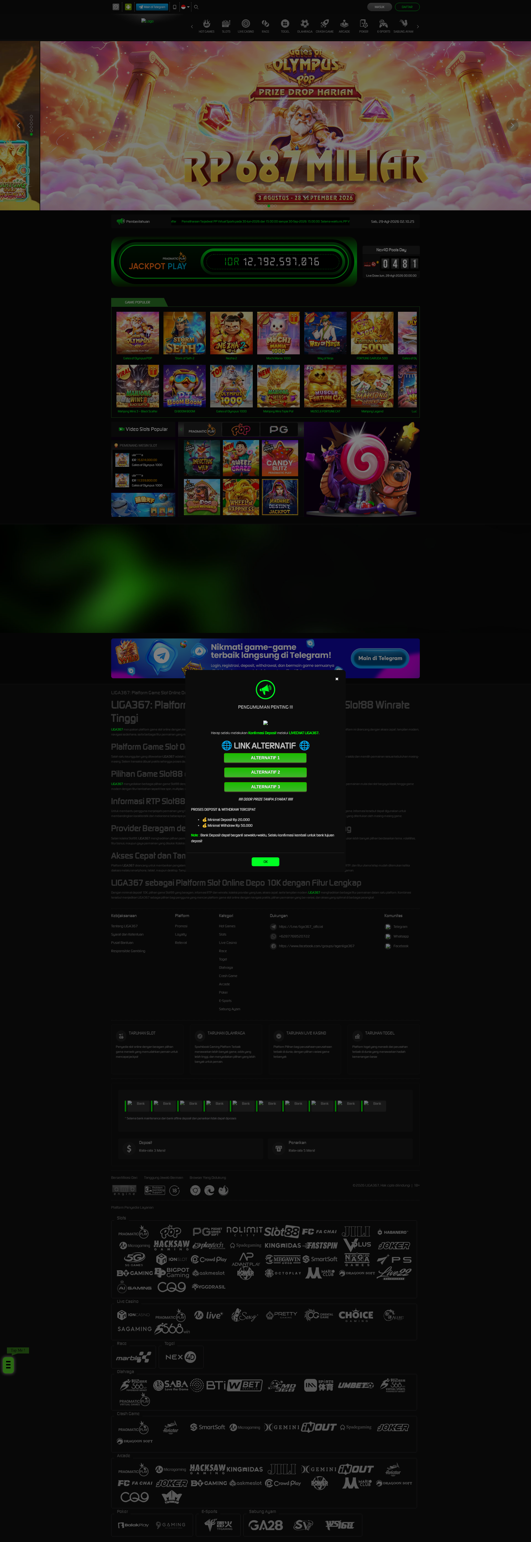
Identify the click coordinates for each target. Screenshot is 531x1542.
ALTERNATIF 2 (265, 772)
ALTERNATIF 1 (265, 757)
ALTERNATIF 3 (265, 786)
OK (266, 861)
